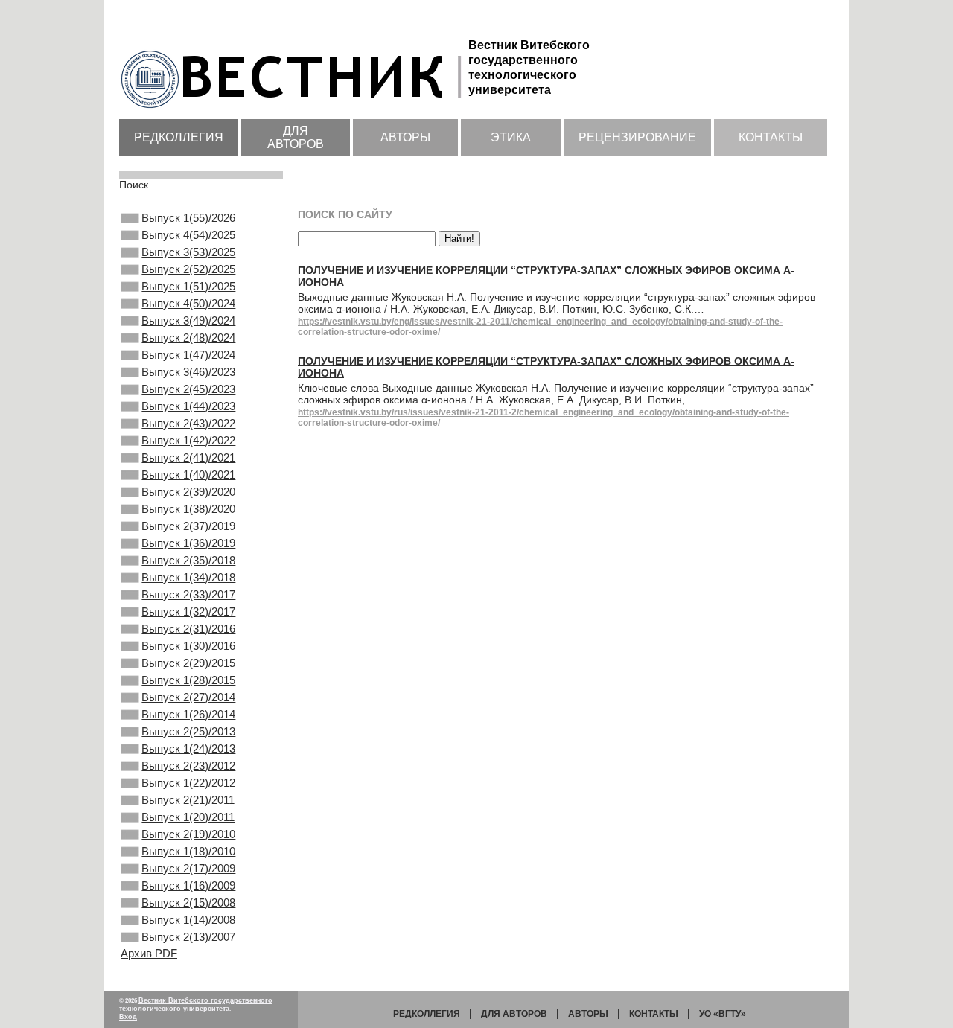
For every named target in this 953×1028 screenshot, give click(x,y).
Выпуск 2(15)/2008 (188, 902)
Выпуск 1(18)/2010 (188, 851)
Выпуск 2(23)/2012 (188, 765)
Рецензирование (637, 137)
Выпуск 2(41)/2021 (188, 457)
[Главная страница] (293, 109)
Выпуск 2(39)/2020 (188, 491)
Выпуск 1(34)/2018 (188, 577)
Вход (128, 1017)
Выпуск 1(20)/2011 (188, 817)
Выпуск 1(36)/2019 (188, 543)
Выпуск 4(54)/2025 (188, 235)
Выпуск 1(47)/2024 (188, 354)
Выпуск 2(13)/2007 (188, 936)
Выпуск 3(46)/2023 (188, 371)
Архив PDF (149, 953)
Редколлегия (178, 137)
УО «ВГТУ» (722, 1014)
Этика (511, 137)
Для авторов (295, 137)
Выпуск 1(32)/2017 (188, 611)
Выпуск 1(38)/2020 (188, 508)
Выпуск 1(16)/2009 (188, 885)
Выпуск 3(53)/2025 (188, 252)
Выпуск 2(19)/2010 (188, 834)
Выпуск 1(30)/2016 (188, 645)
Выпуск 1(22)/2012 (188, 782)
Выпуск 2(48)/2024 (188, 337)
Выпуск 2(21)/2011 (188, 800)
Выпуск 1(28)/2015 (188, 680)
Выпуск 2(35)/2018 (188, 560)
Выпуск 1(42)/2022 (188, 440)
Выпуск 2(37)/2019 (188, 526)
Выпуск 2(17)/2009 (188, 868)
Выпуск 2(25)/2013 (188, 731)
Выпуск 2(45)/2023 (188, 389)
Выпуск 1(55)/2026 (188, 217)
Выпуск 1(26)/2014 (188, 714)
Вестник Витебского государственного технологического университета (195, 1004)
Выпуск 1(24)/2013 (188, 748)
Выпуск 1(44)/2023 (188, 406)
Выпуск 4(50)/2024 (188, 303)
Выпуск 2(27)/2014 (188, 697)
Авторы (405, 137)
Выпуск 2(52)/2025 (188, 269)
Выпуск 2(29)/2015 (188, 663)
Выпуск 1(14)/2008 (188, 919)
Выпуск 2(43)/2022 (188, 423)
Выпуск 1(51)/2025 (188, 286)
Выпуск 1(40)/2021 (188, 474)
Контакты (771, 137)
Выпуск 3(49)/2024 (188, 320)
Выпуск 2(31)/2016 (188, 628)
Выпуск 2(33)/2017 (188, 594)
